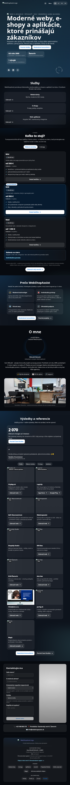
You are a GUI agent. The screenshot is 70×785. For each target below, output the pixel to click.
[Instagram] (17, 70)
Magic (26, 771)
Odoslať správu (20, 718)
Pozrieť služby (25, 47)
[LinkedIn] (13, 70)
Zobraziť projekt (16, 646)
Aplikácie (48, 464)
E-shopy (42, 147)
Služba (8, 695)
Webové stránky (30, 147)
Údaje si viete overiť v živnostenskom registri (31, 760)
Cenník (36, 767)
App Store (42, 493)
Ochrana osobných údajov (38, 771)
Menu (50, 3)
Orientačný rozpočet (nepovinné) (17, 685)
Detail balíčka (35, 179)
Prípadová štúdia (45, 767)
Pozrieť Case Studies (16, 441)
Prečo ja (31, 778)
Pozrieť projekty (44, 318)
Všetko (21, 464)
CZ (58, 3)
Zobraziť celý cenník (35, 269)
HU (62, 3)
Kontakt (45, 778)
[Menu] (45, 3)
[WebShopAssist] (35, 740)
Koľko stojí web (57, 767)
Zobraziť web (15, 493)
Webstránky (12, 767)
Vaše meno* (10, 672)
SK (55, 3)
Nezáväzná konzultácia (42, 47)
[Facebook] (9, 70)
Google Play (55, 493)
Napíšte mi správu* (13, 705)
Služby (24, 778)
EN (65, 3)
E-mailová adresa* (12, 679)
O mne (38, 778)
